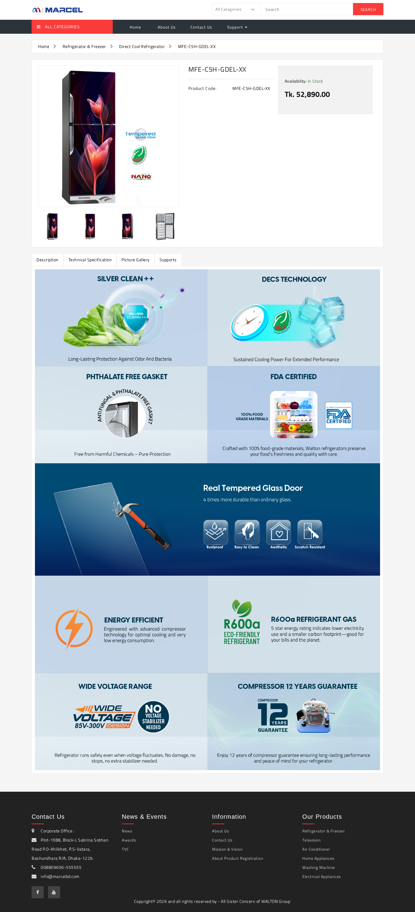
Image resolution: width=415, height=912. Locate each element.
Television (311, 840)
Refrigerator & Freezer (84, 46)
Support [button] (235, 27)
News (127, 831)
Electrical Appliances (321, 876)
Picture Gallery (136, 259)
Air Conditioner (316, 849)
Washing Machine (318, 867)
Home (135, 27)
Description (47, 259)
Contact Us (201, 27)
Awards (129, 840)
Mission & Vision (227, 849)
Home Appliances (318, 858)
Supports (168, 259)
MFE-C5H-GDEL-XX (197, 46)
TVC (125, 849)
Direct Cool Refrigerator (142, 46)
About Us (166, 27)
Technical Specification (90, 259)
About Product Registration (237, 858)
